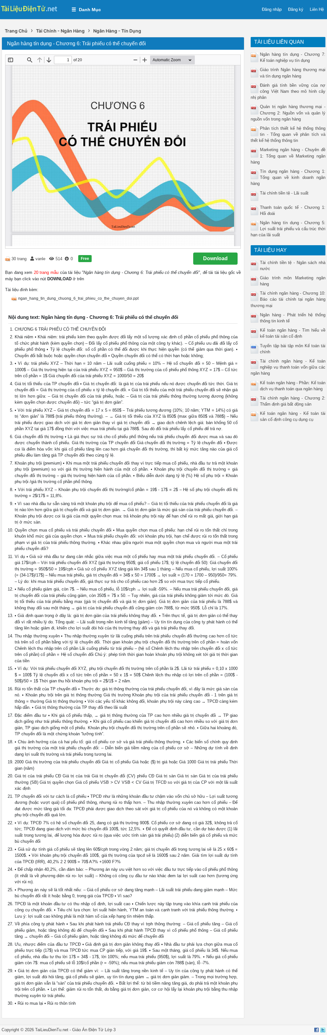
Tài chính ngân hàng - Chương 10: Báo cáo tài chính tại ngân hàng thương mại (288, 299)
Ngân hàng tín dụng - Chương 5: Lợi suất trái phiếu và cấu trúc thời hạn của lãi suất (288, 228)
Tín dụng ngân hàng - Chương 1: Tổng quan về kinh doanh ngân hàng (288, 177)
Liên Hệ (317, 9)
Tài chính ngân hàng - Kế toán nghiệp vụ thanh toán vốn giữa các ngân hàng (288, 367)
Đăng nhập (272, 9)
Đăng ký (295, 9)
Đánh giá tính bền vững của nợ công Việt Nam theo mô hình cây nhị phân (288, 91)
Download (215, 258)
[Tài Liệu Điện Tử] (32, 8)
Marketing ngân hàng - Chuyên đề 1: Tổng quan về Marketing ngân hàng (288, 155)
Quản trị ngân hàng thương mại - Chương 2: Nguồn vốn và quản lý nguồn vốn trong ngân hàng (288, 112)
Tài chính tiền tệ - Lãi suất (284, 193)
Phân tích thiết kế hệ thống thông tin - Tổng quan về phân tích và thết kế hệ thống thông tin (288, 134)
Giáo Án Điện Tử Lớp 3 (94, 1029)
